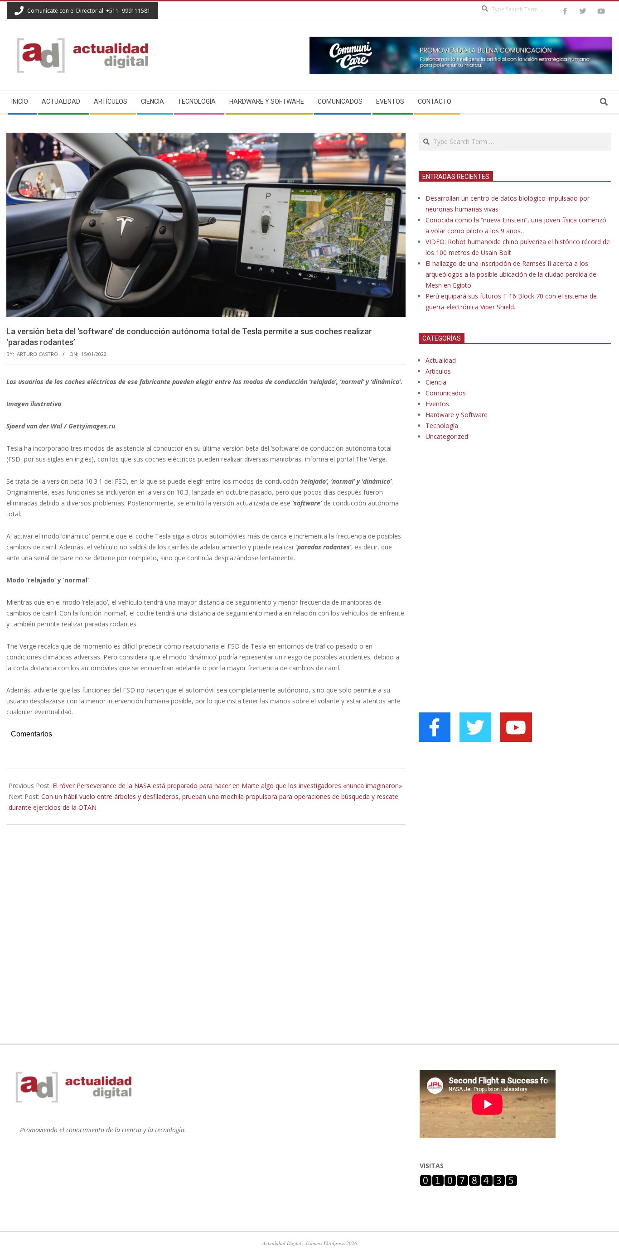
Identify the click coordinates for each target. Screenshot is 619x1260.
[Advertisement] (487, 540)
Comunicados (446, 393)
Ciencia (436, 382)
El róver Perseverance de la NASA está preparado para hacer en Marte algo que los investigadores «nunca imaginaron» (227, 785)
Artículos (438, 371)
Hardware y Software (457, 414)
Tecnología (442, 425)
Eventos (437, 403)
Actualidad (441, 360)
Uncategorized (447, 436)
